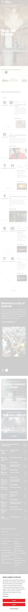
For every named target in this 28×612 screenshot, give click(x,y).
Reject (14, 604)
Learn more (5, 596)
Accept (14, 600)
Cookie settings (14, 608)
